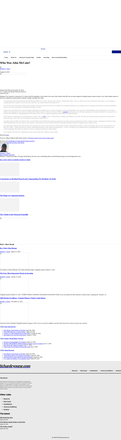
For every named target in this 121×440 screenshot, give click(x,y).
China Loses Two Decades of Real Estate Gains (17, 347)
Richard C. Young (5, 69)
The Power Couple (6, 426)
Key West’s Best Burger (8, 248)
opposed (65, 112)
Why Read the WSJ (6, 417)
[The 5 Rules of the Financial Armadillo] (9, 211)
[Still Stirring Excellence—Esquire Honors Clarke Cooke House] (14, 321)
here (7, 135)
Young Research (9, 350)
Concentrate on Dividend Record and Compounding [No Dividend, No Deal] (28, 179)
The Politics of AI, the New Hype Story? (15, 335)
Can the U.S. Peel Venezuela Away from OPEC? (17, 333)
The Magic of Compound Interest (12, 195)
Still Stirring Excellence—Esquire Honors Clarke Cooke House (22, 298)
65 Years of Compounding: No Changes (15, 342)
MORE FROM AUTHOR (22, 160)
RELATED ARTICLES (7, 160)
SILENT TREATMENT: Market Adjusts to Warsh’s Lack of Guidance (23, 343)
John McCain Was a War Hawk (15, 142)
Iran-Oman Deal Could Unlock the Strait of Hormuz (18, 357)
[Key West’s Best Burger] (14, 268)
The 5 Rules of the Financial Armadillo (14, 214)
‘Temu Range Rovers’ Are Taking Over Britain (17, 355)
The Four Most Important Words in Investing (16, 273)
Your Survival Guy (10, 326)
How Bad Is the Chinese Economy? (14, 345)
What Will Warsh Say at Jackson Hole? (14, 332)
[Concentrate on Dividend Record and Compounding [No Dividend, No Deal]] (9, 175)
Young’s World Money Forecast (13, 338)
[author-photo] (4, 151)
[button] (7, 52)
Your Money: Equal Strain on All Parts (14, 330)
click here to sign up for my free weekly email (41, 138)
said (44, 116)
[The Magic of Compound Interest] (9, 192)
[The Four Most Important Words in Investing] (14, 293)
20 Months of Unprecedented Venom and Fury (22, 141)
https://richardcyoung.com (7, 155)
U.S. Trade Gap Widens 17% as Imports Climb (17, 358)
